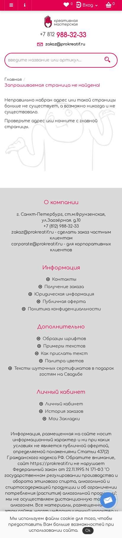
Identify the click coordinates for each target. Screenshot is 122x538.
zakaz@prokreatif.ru (65, 44)
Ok (88, 531)
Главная (13, 79)
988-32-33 (63, 35)
